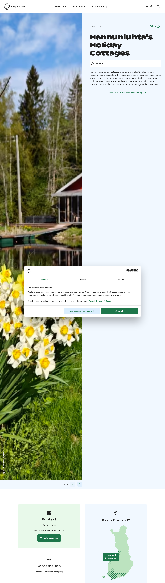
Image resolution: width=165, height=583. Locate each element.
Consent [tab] (44, 279)
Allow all (119, 311)
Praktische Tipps (101, 6)
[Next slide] (79, 484)
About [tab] (121, 279)
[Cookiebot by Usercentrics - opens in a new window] (126, 271)
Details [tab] (82, 279)
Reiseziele (60, 6)
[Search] (158, 6)
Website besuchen (49, 538)
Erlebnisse (79, 6)
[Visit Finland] (14, 6)
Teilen (153, 26)
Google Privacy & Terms (100, 301)
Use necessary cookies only (82, 311)
